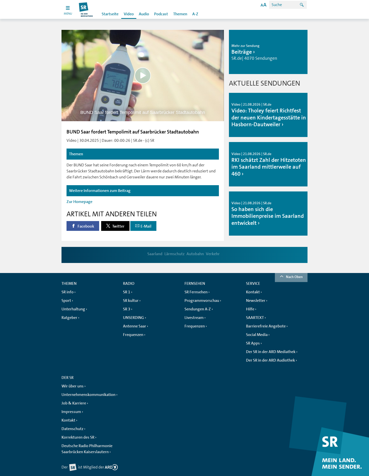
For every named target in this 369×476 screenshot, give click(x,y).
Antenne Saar (134, 326)
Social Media (257, 334)
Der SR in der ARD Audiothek (270, 360)
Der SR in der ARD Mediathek (270, 351)
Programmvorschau (201, 300)
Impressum (71, 411)
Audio (144, 14)
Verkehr (213, 253)
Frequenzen (133, 334)
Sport (66, 300)
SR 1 (126, 292)
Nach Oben (294, 277)
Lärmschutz (174, 253)
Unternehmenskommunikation (88, 394)
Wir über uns (73, 386)
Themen (180, 14)
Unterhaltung (73, 309)
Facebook (85, 226)
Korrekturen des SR (78, 437)
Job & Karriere (74, 403)
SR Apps (253, 343)
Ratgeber (69, 317)
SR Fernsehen (196, 292)
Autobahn (195, 253)
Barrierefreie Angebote (266, 326)
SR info (68, 292)
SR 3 (126, 309)
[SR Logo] (86, 9)
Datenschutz (72, 428)
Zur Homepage (79, 201)
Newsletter (255, 300)
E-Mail (146, 226)
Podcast (161, 14)
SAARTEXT (255, 317)
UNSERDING (133, 317)
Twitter (118, 226)
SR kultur (131, 300)
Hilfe (250, 309)
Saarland (154, 253)
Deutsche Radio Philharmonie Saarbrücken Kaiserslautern (87, 448)
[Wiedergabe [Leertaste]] (143, 75)
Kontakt (253, 292)
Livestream (194, 317)
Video (129, 14)
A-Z (195, 14)
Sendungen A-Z (197, 309)
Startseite (110, 14)
